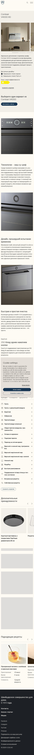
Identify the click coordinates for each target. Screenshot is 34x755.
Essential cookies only (17, 393)
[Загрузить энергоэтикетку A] (5, 83)
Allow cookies (17, 389)
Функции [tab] (4, 397)
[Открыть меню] (31, 2)
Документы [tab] (23, 397)
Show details (26, 385)
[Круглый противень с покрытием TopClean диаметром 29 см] (13, 520)
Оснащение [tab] (13, 397)
